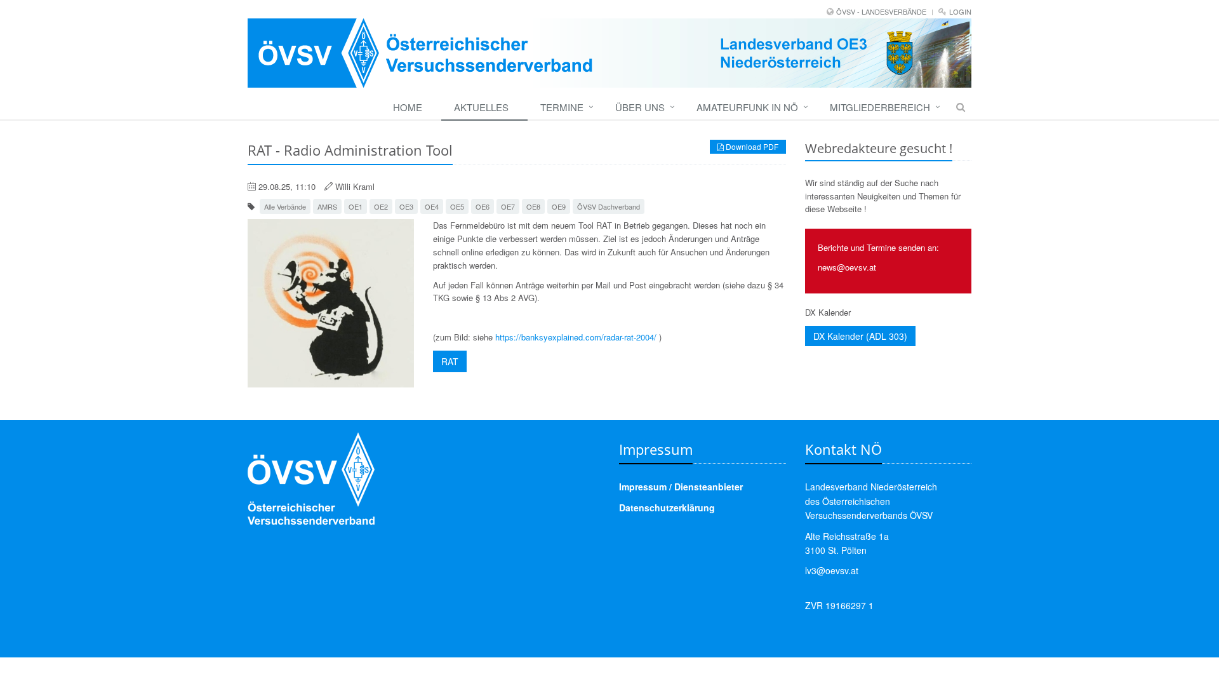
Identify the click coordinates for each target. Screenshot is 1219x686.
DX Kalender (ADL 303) (860, 336)
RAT (449, 361)
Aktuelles (481, 107)
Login (960, 11)
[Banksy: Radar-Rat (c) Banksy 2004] (331, 303)
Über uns (640, 107)
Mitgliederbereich (880, 107)
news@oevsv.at (847, 267)
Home (407, 107)
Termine (561, 107)
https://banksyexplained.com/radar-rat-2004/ (575, 337)
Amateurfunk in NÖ (747, 107)
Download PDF (751, 146)
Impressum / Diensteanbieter (681, 486)
